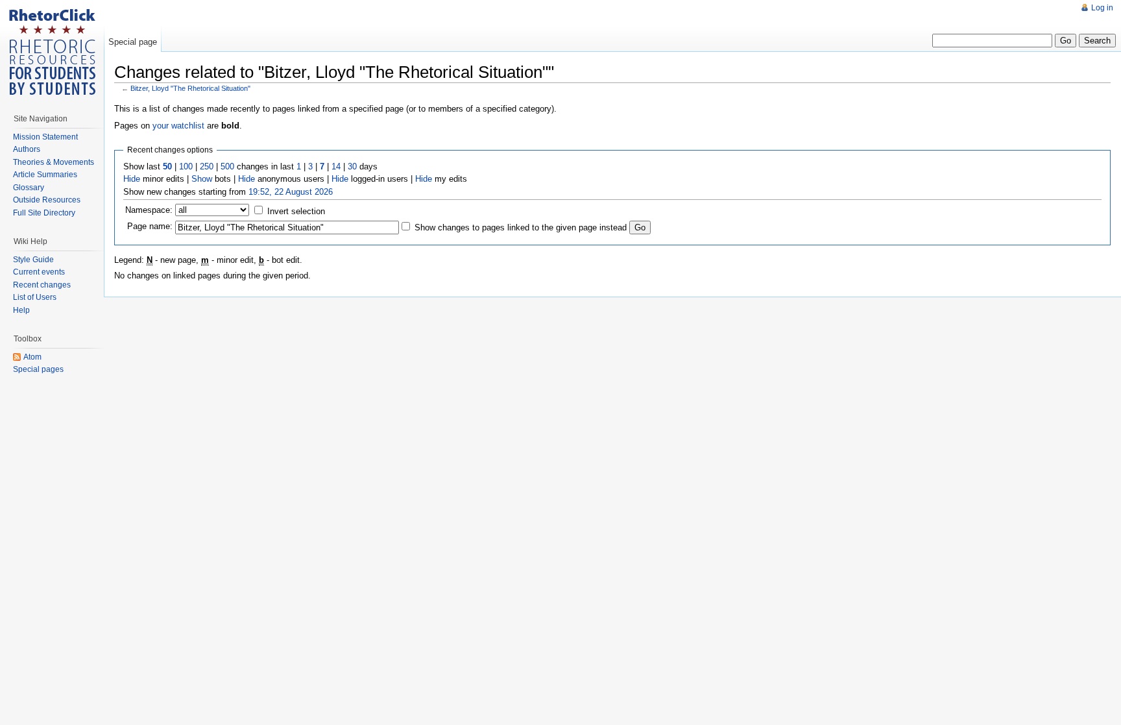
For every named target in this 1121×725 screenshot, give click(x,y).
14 (336, 166)
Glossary (28, 187)
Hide (131, 179)
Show (201, 179)
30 (352, 166)
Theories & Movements (53, 162)
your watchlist (178, 125)
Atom (32, 357)
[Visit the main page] (52, 52)
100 (186, 166)
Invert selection (296, 211)
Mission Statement (45, 136)
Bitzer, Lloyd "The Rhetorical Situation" (190, 88)
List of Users (34, 297)
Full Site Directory (44, 212)
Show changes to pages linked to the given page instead (521, 227)
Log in (1102, 7)
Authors (26, 149)
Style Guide (33, 259)
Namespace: (149, 210)
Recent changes (42, 284)
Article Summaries (45, 174)
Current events (39, 271)
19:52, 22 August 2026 (290, 192)
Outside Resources (46, 199)
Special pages (38, 369)
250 (206, 166)
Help (21, 310)
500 (227, 166)
